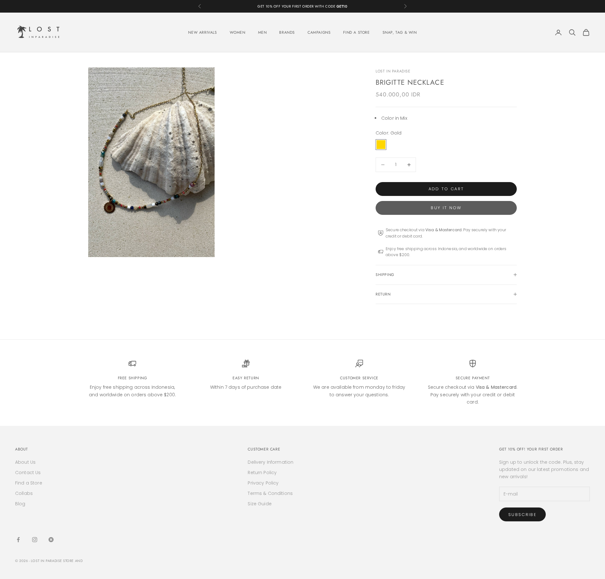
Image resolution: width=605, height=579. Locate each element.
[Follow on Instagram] (35, 539)
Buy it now (446, 208)
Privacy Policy (263, 483)
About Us (25, 462)
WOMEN (237, 32)
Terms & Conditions (270, 493)
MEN (262, 32)
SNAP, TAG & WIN (400, 32)
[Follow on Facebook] (18, 539)
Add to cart (446, 189)
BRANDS (287, 32)
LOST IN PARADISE (393, 71)
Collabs (24, 493)
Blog (20, 504)
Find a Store (28, 483)
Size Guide (259, 504)
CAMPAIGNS (319, 32)
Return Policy (262, 472)
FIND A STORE (356, 32)
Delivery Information (270, 462)
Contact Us (28, 472)
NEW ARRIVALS (202, 32)
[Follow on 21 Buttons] (51, 539)
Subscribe (522, 515)
